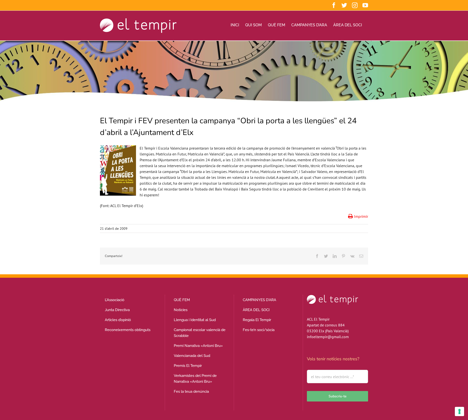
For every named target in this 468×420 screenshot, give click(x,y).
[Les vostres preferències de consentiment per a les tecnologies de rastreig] (459, 411)
